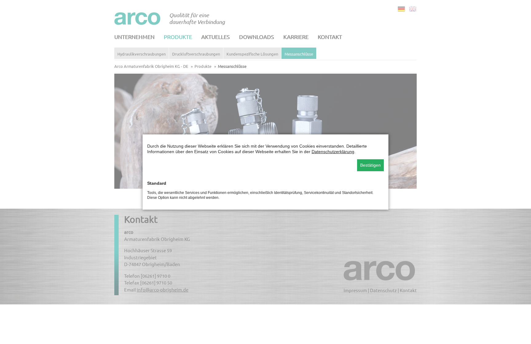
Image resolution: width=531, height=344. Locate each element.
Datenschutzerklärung (333, 151)
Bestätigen (370, 165)
